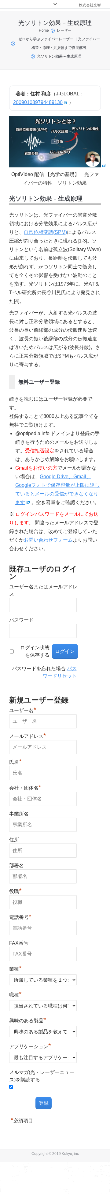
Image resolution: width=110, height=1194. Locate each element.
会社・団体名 (25, 787)
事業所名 (19, 813)
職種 (15, 994)
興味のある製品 (27, 1019)
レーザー (64, 30)
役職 (15, 890)
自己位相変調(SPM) (45, 232)
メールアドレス (27, 735)
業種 (15, 968)
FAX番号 (18, 943)
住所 (14, 839)
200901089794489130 (38, 102)
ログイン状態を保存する (35, 651)
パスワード (21, 620)
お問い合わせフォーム (48, 540)
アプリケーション (30, 1045)
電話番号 (20, 916)
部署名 (16, 865)
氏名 (15, 761)
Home (44, 30)
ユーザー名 (22, 709)
